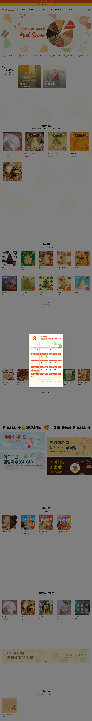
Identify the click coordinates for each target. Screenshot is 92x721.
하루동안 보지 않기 (37, 385)
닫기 (54, 385)
